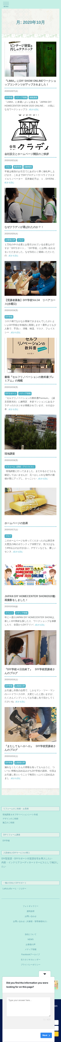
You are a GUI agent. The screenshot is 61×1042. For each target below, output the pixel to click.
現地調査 (10, 453)
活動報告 (28, 167)
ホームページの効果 (16, 523)
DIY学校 (9, 97)
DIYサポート (10, 393)
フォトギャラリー (30, 906)
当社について (30, 934)
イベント (9, 613)
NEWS (31, 939)
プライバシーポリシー (30, 965)
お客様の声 (10, 240)
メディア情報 (21, 97)
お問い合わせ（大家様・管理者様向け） (30, 921)
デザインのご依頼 (10, 819)
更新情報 (18, 167)
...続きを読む (33, 109)
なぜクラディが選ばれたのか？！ (24, 227)
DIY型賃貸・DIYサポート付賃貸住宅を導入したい (26, 858)
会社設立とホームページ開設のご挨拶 (27, 154)
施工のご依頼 (8, 822)
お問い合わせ (30, 916)
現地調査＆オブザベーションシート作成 (20, 814)
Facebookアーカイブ (30, 954)
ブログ (8, 167)
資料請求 (30, 911)
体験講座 (33, 97)
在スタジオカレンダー (30, 959)
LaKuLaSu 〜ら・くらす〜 (14, 888)
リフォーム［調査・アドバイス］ (20, 467)
